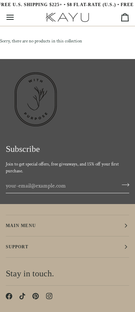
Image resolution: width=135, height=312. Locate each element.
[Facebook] (9, 296)
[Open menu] (16, 17)
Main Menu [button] (21, 225)
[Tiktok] (22, 296)
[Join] (123, 185)
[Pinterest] (35, 296)
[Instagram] (49, 296)
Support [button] (17, 246)
